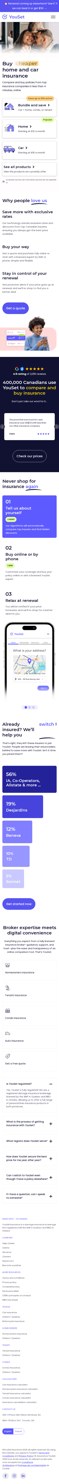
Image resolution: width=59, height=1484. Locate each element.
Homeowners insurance (14, 1333)
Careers (6, 1256)
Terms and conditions (13, 1277)
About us (6, 1252)
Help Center (8, 1243)
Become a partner (11, 1265)
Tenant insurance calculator (16, 1393)
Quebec (16, 1316)
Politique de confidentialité (32, 1465)
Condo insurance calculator (16, 1397)
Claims (5, 1247)
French (18, 1431)
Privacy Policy (26, 1455)
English (7, 1431)
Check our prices (30, 456)
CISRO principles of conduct (16, 1295)
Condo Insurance (11, 1367)
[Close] (56, 3)
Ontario (6, 1316)
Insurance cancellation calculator (19, 1402)
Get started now (19, 904)
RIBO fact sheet (10, 1299)
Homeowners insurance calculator (20, 1389)
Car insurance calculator (15, 1384)
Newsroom (8, 1260)
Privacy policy (9, 1282)
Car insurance (9, 1312)
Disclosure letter (10, 1291)
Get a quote (15, 308)
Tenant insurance (11, 1350)
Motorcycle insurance (13, 1321)
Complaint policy (11, 1286)
